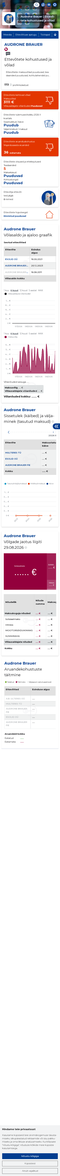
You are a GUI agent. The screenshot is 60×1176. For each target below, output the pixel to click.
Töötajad (45, 34)
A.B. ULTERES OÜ (15, 698)
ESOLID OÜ (11, 259)
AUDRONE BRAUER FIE (17, 265)
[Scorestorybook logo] (3, 4)
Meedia (7, 34)
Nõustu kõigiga (30, 1156)
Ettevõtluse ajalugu (26, 34)
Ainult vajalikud (30, 1170)
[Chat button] (43, 4)
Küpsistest (30, 1163)
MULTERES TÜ (13, 452)
